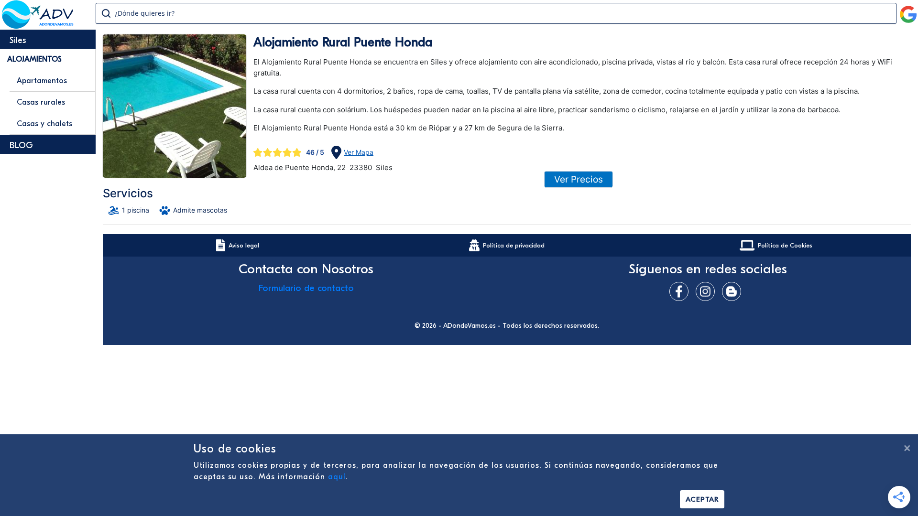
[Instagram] (708, 291)
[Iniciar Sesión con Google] (908, 10)
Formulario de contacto (306, 288)
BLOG (21, 145)
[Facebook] (681, 291)
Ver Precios (578, 179)
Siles (18, 40)
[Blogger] (734, 291)
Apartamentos (42, 80)
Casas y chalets (44, 123)
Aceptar (702, 499)
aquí (337, 477)
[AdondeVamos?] (38, 26)
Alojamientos (34, 59)
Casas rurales (41, 102)
